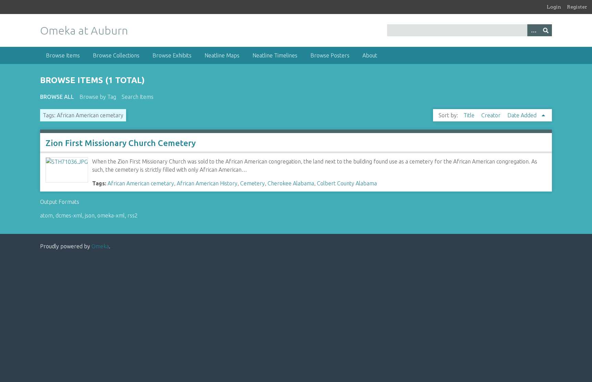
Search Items (137, 97)
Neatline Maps (222, 55)
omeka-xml (111, 215)
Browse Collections (116, 55)
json (90, 215)
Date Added (522, 115)
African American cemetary (141, 183)
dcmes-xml (69, 215)
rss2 (132, 215)
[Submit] (546, 30)
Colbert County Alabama (347, 183)
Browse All (57, 97)
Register (577, 7)
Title (470, 115)
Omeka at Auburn (84, 30)
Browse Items (63, 55)
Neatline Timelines (274, 55)
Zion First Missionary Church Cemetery (121, 143)
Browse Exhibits (172, 55)
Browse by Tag (97, 97)
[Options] (533, 30)
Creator (491, 115)
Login (554, 7)
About (369, 55)
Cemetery (252, 183)
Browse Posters (329, 55)
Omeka (100, 246)
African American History (207, 183)
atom (46, 215)
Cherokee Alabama (291, 183)
